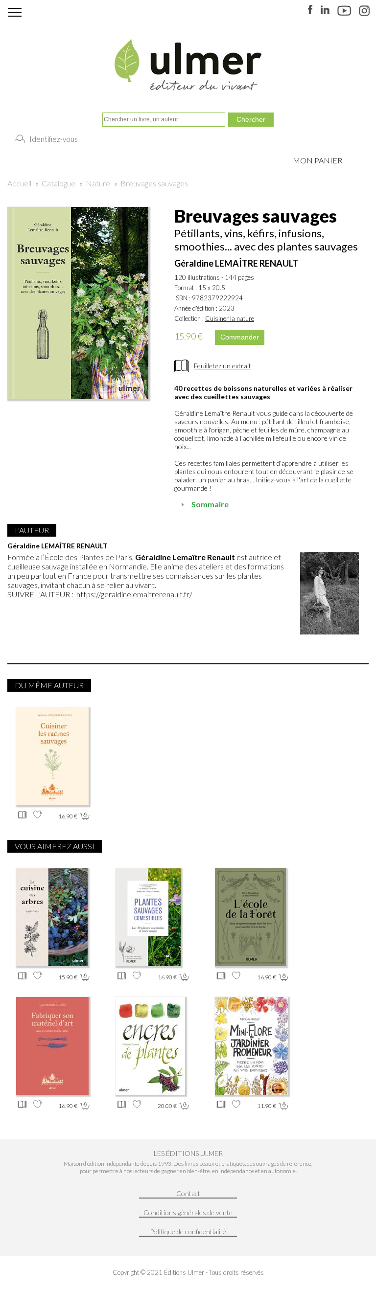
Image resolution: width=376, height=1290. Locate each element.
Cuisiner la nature (229, 318)
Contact (188, 1193)
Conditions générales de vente (188, 1212)
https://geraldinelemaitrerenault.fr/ (134, 594)
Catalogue (58, 183)
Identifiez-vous (53, 139)
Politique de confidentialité (188, 1231)
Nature (98, 183)
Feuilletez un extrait (222, 366)
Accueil (19, 183)
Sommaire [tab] (210, 504)
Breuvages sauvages (154, 183)
